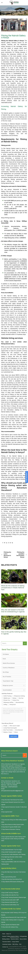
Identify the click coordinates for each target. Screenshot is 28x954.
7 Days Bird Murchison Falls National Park (11, 879)
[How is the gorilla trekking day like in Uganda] (14, 622)
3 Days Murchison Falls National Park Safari (12, 799)
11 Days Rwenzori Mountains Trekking (10, 829)
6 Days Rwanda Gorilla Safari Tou (9, 900)
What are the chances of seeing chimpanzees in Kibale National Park (12, 587)
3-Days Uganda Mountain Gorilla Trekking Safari (13, 836)
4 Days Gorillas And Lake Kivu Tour (10, 895)
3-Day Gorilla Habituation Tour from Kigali (11, 849)
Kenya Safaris (23, 939)
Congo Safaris (15, 941)
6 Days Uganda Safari (6, 811)
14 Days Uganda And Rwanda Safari (10, 924)
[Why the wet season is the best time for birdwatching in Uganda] (14, 600)
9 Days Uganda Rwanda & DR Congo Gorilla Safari (13, 917)
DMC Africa (15, 944)
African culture (5, 513)
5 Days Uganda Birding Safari (8, 876)
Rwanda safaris (15, 939)
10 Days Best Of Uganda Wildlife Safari (11, 827)
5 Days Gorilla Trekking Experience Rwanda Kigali (13, 897)
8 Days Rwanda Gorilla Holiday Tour (10, 904)
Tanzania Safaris (6, 941)
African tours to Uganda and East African (15, 769)
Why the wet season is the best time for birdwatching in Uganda (12, 611)
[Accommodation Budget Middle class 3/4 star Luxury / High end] (14, 690)
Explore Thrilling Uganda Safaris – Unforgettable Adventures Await (14, 937)
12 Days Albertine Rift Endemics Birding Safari (12, 881)
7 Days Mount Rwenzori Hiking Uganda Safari (12, 824)
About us (8, 933)
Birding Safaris (6, 939)
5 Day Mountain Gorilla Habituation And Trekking (13, 854)
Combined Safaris (6, 944)
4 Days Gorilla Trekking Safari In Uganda (11, 852)
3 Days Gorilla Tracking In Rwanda (9, 892)
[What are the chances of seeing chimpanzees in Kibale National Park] (14, 576)
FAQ (20, 944)
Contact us (5, 947)
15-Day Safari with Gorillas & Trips (9, 927)
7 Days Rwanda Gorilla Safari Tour (9, 902)
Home (3, 933)
